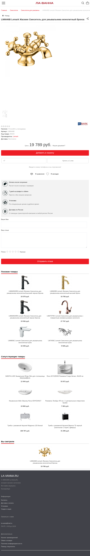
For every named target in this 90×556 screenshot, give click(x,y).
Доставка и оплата (7, 503)
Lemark (15, 136)
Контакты (4, 500)
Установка (4, 506)
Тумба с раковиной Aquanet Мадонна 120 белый (25, 425)
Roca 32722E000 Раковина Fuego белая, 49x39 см (65, 376)
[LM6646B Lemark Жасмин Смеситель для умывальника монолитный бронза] (5, 117)
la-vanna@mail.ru (6, 523)
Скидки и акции (6, 509)
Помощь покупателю (8, 546)
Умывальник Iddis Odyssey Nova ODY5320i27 (25, 401)
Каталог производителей (9, 537)
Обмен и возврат (6, 540)
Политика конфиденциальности (11, 543)
